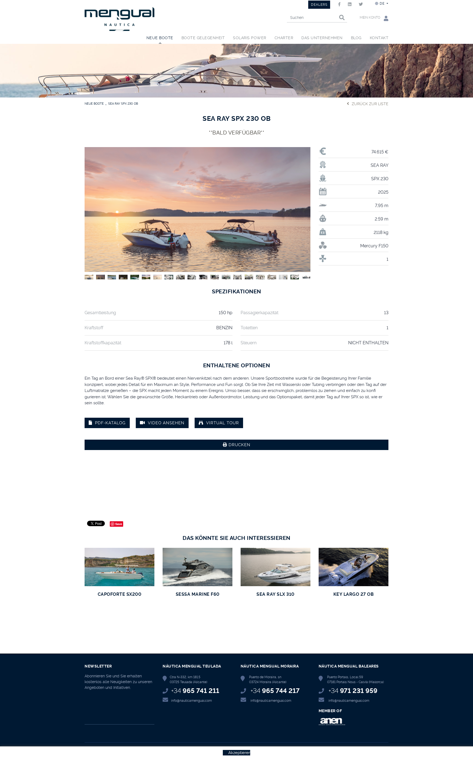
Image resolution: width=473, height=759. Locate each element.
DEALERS (319, 5)
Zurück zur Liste (370, 104)
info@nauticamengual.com (191, 701)
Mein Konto (370, 17)
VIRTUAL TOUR (222, 422)
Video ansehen (166, 422)
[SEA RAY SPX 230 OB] (197, 208)
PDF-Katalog (110, 422)
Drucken (238, 444)
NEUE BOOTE (94, 103)
